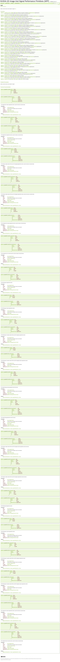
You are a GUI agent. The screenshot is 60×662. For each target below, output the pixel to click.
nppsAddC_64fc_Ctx (7, 76)
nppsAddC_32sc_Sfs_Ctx (8, 49)
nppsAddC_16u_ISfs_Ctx (8, 19)
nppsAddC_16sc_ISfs (7, 35)
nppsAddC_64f (6, 72)
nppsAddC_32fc (6, 65)
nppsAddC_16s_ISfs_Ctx (8, 26)
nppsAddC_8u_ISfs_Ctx (7, 12)
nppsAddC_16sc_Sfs (7, 38)
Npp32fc (11, 62)
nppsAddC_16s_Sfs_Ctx (8, 29)
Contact (40, 658)
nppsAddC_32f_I (6, 55)
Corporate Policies (30, 658)
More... (16, 8)
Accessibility (26, 658)
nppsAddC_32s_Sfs (7, 45)
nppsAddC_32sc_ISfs (7, 48)
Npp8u (13, 12)
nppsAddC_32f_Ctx (7, 56)
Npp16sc (12, 35)
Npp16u (13, 19)
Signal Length (9, 109)
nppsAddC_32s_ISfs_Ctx (8, 39)
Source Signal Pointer (10, 137)
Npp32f (12, 53)
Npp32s (13, 39)
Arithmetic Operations (3, 6)
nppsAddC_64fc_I (7, 75)
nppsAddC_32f (6, 58)
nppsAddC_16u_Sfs (7, 25)
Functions (59, 4)
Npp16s (13, 26)
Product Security (36, 658)
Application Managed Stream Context (12, 143)
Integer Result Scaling (10, 142)
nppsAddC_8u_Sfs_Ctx (7, 16)
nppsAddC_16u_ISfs (7, 21)
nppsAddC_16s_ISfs (7, 28)
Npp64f (12, 66)
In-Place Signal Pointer (10, 107)
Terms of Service (21, 658)
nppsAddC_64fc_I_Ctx (7, 73)
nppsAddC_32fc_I (7, 62)
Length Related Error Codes (17, 114)
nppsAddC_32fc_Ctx (7, 63)
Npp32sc (13, 46)
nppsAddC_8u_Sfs (7, 18)
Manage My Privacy (7, 658)
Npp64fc (12, 73)
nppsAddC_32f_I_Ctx (7, 53)
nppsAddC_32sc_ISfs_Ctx (8, 46)
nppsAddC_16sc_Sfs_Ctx (8, 36)
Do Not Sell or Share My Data (15, 658)
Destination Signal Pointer (11, 199)
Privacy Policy (2, 658)
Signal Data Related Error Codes (7, 114)
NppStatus (2, 12)
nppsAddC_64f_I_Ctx (7, 66)
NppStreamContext (32, 12)
